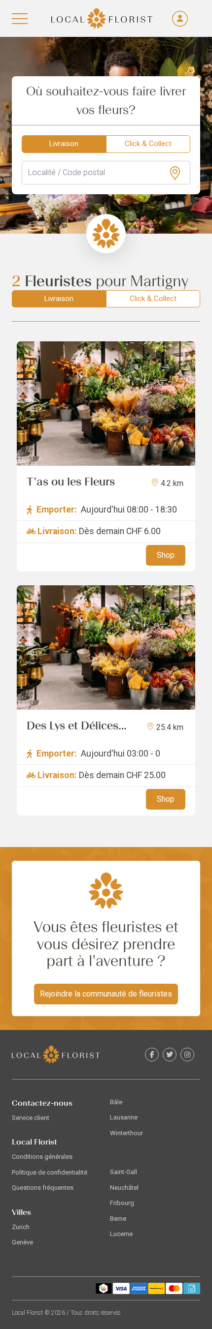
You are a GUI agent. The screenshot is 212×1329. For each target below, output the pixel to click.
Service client (30, 1117)
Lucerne (121, 1234)
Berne (118, 1218)
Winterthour (126, 1133)
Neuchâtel (124, 1187)
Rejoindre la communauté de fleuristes (106, 993)
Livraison (63, 143)
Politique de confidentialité (49, 1172)
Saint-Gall (123, 1172)
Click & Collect (148, 143)
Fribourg (122, 1203)
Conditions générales (42, 1156)
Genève (22, 1242)
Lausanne (124, 1117)
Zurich (21, 1227)
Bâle (116, 1102)
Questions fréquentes (42, 1187)
